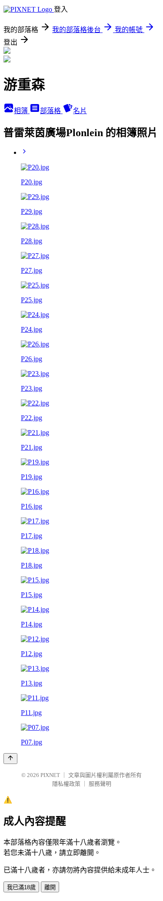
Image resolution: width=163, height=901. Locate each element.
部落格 (51, 110)
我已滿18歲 (21, 887)
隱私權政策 (66, 783)
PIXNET (50, 775)
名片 (80, 110)
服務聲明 (100, 783)
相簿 (22, 110)
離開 (50, 887)
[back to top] (10, 758)
